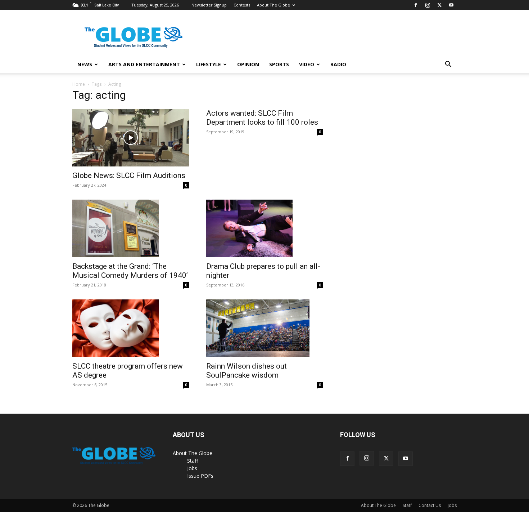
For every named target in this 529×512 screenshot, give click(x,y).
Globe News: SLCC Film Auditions (128, 175)
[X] (439, 5)
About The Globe (273, 5)
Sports (279, 64)
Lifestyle (208, 64)
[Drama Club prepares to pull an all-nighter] (264, 228)
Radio (338, 64)
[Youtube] (451, 5)
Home (78, 84)
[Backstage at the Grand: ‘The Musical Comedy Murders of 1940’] (130, 228)
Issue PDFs (200, 475)
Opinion (248, 64)
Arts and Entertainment (144, 64)
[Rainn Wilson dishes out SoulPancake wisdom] (264, 328)
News (84, 64)
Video (306, 64)
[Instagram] (427, 5)
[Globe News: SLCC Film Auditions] (130, 137)
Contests (242, 5)
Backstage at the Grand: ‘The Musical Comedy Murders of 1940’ (130, 271)
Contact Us (430, 505)
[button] (448, 65)
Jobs (192, 468)
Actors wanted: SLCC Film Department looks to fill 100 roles (262, 117)
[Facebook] (415, 5)
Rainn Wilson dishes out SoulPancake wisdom (246, 370)
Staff (192, 460)
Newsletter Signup (209, 5)
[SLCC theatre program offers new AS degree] (130, 328)
